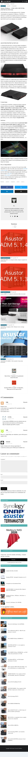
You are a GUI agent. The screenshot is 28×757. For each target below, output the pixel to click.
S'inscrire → (14, 559)
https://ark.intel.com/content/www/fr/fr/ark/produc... (13, 422)
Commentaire (3, 459)
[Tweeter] (21, 187)
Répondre (25, 402)
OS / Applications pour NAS (5, 257)
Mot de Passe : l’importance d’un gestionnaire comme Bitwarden (14, 376)
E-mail (2, 480)
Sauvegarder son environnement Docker (13, 583)
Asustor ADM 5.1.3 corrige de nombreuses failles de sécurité (13, 293)
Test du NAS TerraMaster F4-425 (14, 681)
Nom (2, 474)
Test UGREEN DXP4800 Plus (14, 703)
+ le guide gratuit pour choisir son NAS (14, 562)
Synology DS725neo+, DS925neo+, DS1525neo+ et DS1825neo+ (15, 596)
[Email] (21, 191)
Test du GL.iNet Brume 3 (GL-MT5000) (13, 602)
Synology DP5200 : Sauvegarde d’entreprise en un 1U (16, 577)
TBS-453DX (7, 175)
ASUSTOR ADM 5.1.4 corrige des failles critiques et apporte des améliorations (14, 260)
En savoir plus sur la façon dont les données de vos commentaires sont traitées (13, 492)
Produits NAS (3, 359)
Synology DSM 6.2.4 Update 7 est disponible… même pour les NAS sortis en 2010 (14, 388)
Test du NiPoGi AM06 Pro (13, 725)
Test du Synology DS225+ (13, 696)
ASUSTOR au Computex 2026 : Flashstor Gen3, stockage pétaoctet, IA (12, 327)
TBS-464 (9, 173)
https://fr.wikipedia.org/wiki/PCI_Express (11, 424)
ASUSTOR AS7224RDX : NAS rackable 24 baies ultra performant (12, 362)
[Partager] (7, 187)
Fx (14, 205)
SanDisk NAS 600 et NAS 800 (12, 570)
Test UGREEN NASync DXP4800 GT (15, 638)
